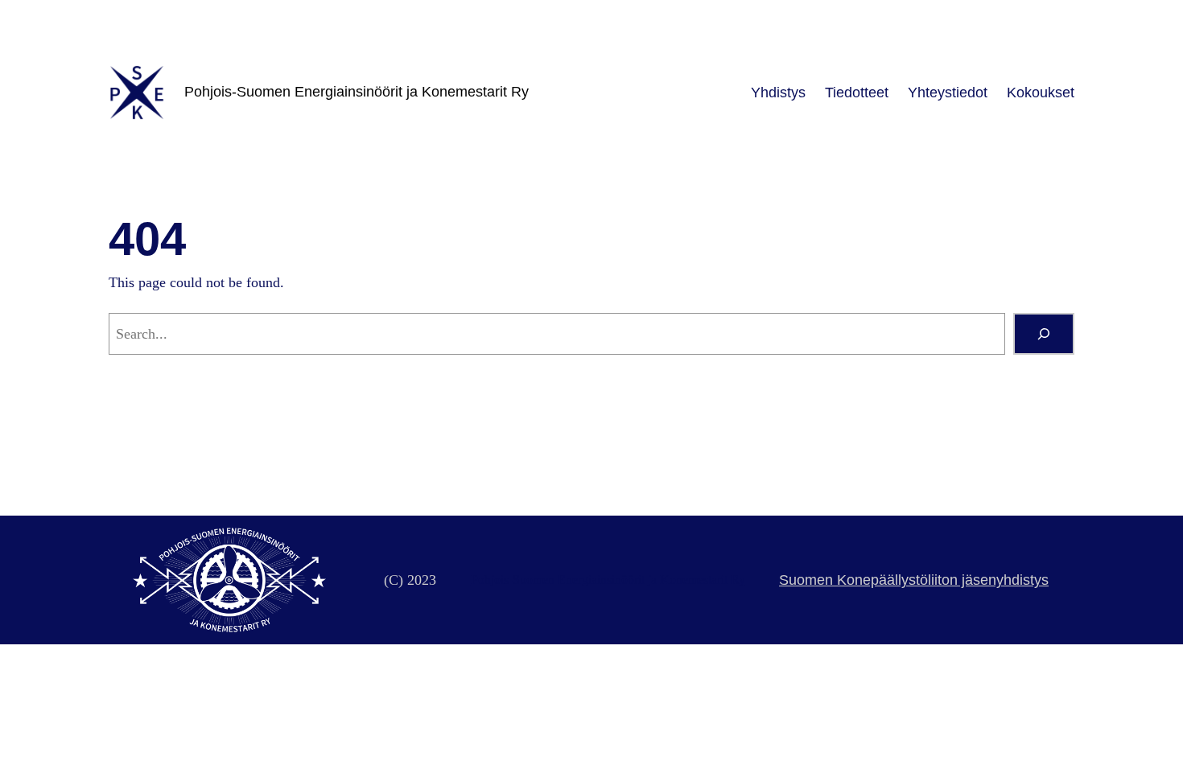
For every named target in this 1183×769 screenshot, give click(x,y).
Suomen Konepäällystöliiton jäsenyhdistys (914, 580)
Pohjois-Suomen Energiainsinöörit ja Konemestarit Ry (356, 92)
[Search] (1043, 334)
